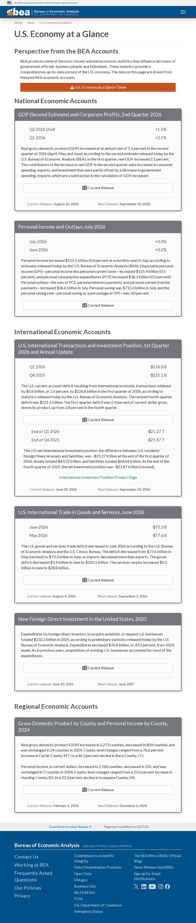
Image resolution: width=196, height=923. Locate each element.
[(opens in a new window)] (136, 886)
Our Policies (27, 888)
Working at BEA (31, 865)
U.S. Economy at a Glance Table (100, 87)
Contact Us (26, 856)
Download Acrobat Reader (69, 827)
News (31, 22)
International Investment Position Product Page (98, 477)
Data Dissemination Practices (98, 867)
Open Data (83, 873)
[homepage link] (43, 11)
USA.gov (81, 880)
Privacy (22, 895)
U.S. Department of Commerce (98, 905)
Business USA (85, 886)
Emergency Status (88, 911)
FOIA (78, 898)
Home (18, 22)
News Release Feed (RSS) (154, 867)
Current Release (100, 187)
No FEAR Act (84, 892)
